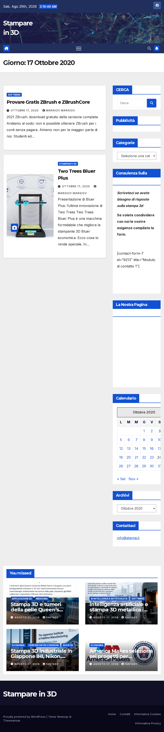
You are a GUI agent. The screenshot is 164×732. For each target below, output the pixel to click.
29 (144, 466)
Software (14, 94)
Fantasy (52, 617)
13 (128, 448)
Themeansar (11, 720)
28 (136, 466)
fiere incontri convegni (44, 645)
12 (121, 448)
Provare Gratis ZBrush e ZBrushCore (48, 102)
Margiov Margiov (60, 110)
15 (144, 448)
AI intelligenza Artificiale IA (109, 598)
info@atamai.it (128, 538)
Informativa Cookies (147, 714)
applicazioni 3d (22, 598)
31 (159, 466)
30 (152, 466)
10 (159, 440)
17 (159, 448)
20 (129, 457)
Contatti (125, 714)
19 (121, 457)
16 (152, 448)
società (68, 645)
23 (152, 457)
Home (112, 714)
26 (121, 466)
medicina (42, 598)
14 (136, 448)
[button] (149, 48)
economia (18, 645)
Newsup (62, 716)
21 (136, 457)
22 (144, 457)
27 (129, 466)
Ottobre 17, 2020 (25, 110)
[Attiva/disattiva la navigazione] (78, 48)
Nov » (133, 479)
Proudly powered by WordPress (24, 716)
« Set (121, 479)
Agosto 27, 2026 (28, 617)
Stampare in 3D (29, 693)
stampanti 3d (68, 163)
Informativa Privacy (148, 723)
